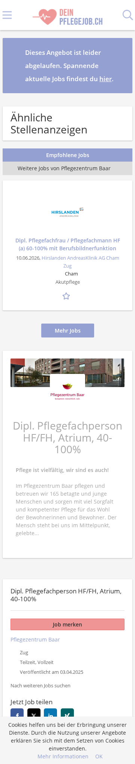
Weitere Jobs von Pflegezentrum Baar (64, 168)
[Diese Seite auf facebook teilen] (17, 715)
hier (105, 78)
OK (99, 756)
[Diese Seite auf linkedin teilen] (50, 715)
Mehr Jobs (68, 330)
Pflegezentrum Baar (35, 639)
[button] (121, 65)
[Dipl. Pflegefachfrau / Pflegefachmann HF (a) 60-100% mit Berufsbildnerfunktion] (67, 212)
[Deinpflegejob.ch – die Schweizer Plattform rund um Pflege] (67, 15)
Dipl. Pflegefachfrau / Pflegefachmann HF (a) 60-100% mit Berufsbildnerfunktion (67, 244)
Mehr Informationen (63, 756)
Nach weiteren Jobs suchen (40, 685)
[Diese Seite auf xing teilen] (67, 715)
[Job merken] (67, 295)
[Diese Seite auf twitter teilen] (33, 715)
